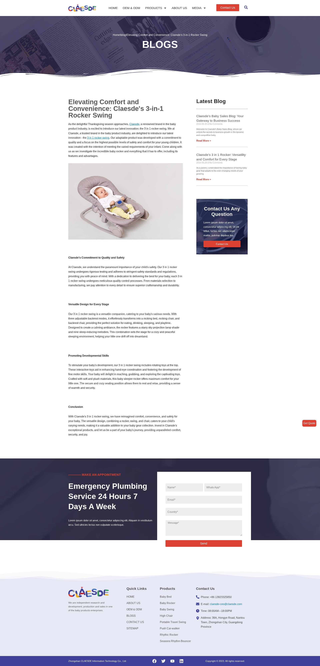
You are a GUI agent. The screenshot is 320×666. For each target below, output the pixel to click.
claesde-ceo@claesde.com (226, 604)
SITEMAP (132, 628)
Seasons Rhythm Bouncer (175, 641)
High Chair (166, 615)
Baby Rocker (167, 603)
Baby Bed (166, 596)
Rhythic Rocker (169, 634)
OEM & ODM (131, 8)
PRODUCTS (153, 8)
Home (116, 35)
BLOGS (131, 615)
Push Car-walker (170, 628)
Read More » (203, 140)
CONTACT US (135, 622)
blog (123, 35)
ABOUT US (179, 8)
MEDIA (197, 8)
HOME (113, 8)
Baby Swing (167, 609)
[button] (227, 7)
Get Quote (309, 423)
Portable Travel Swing (173, 622)
